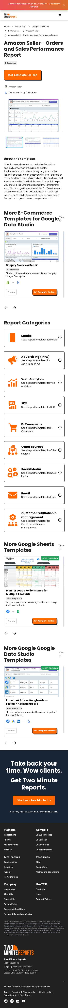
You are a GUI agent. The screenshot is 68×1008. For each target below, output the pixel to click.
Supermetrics (10, 862)
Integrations (10, 835)
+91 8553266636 (11, 963)
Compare (42, 829)
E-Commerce (14, 31)
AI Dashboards (11, 844)
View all (61, 218)
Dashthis (8, 867)
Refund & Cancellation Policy (18, 914)
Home (6, 26)
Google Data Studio (40, 26)
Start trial (40, 889)
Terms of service (12, 992)
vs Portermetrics (44, 849)
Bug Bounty (26, 995)
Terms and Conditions (14, 909)
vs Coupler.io (42, 844)
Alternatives (12, 856)
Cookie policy (46, 992)
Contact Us (9, 899)
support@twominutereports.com (18, 966)
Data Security (10, 995)
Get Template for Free (22, 75)
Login (38, 894)
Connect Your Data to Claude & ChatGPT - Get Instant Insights (34, 5)
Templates (41, 867)
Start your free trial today (34, 800)
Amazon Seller (32, 31)
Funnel (7, 872)
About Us (8, 894)
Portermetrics (11, 877)
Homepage (9, 889)
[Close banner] (64, 5)
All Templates (20, 26)
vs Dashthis (41, 840)
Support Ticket (43, 899)
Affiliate (8, 849)
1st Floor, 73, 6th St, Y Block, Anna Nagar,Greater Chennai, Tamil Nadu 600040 (21, 971)
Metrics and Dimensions (47, 872)
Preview (11, 292)
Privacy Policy (10, 904)
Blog (38, 862)
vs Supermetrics (44, 835)
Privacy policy (30, 992)
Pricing (7, 840)
